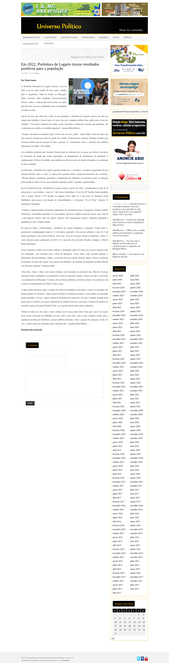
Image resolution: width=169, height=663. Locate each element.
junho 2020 (117, 422)
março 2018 (135, 473)
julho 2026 (134, 275)
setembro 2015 (136, 533)
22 (139, 625)
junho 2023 (117, 350)
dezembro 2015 (119, 529)
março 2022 (135, 378)
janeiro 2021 (135, 406)
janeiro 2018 (135, 477)
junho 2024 (117, 327)
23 (144, 625)
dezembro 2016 (119, 505)
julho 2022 (134, 370)
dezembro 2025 (119, 291)
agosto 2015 (118, 537)
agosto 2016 (118, 513)
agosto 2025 (118, 299)
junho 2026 (117, 279)
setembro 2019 (136, 438)
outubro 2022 (118, 366)
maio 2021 (134, 398)
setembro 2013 (136, 580)
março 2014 (135, 568)
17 (116, 625)
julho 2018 (134, 465)
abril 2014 (117, 568)
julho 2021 (134, 394)
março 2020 (135, 426)
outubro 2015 (118, 533)
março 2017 (135, 497)
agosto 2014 (118, 561)
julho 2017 (134, 489)
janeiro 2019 (135, 454)
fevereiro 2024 (119, 335)
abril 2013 (117, 592)
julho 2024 (134, 323)
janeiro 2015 (135, 549)
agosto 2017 (118, 489)
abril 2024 (117, 331)
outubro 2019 (118, 438)
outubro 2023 (118, 343)
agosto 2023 (118, 347)
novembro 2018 (136, 457)
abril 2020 (117, 426)
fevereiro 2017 (119, 501)
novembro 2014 (136, 553)
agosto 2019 (118, 442)
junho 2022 (117, 374)
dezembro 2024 (119, 315)
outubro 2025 (118, 295)
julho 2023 (134, 347)
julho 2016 (134, 513)
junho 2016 (117, 517)
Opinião (127, 37)
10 (116, 622)
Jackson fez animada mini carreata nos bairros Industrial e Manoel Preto (128, 222)
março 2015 (135, 545)
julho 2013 (134, 584)
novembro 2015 (136, 529)
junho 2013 (117, 588)
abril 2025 (117, 307)
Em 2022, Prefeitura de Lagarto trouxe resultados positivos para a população (60, 66)
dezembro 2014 (119, 553)
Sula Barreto (118, 219)
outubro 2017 (118, 485)
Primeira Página (31, 37)
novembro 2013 (136, 576)
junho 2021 (117, 398)
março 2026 (135, 283)
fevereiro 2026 (119, 287)
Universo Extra (69, 37)
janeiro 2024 (135, 335)
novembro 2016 (136, 505)
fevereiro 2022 (119, 382)
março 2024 (135, 331)
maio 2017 (134, 493)
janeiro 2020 (135, 430)
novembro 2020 (136, 410)
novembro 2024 (136, 315)
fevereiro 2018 (119, 477)
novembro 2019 (136, 434)
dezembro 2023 (119, 339)
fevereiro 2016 (119, 525)
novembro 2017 (136, 481)
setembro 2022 (136, 366)
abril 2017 (117, 497)
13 (130, 622)
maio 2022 (134, 374)
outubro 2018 (118, 461)
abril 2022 (117, 378)
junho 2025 (117, 303)
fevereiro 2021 (119, 406)
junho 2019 (117, 446)
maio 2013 (134, 588)
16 (144, 622)
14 (134, 622)
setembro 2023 (136, 343)
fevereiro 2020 (119, 430)
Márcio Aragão (119, 253)
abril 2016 (117, 521)
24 (116, 629)
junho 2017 (117, 493)
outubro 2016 (118, 509)
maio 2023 (134, 350)
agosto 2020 (118, 418)
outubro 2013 (118, 580)
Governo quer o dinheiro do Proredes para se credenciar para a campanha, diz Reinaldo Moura (126, 244)
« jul (112, 638)
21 (134, 625)
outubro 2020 (118, 414)
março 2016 (135, 521)
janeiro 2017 (135, 501)
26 (125, 629)
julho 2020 (134, 418)
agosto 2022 (118, 370)
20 (130, 625)
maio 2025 (134, 303)
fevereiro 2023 (119, 358)
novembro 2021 (136, 386)
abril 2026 (117, 283)
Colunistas (50, 37)
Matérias (104, 37)
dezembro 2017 (119, 481)
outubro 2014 (118, 557)
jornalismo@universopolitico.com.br (130, 111)
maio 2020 (134, 422)
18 (120, 625)
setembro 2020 (136, 414)
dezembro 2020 (119, 410)
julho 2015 (134, 537)
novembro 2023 (136, 339)
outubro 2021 (118, 390)
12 (125, 622)
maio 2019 (134, 446)
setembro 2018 (136, 461)
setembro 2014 (136, 557)
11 (120, 622)
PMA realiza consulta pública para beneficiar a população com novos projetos (129, 233)
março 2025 (135, 307)
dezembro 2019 (119, 434)
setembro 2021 (136, 390)
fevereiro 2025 (119, 311)
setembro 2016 (136, 509)
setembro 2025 (136, 295)
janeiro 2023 (135, 358)
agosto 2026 (118, 275)
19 (125, 625)
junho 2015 (117, 541)
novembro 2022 (136, 362)
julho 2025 (134, 299)
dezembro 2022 (119, 362)
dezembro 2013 (119, 576)
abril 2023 (117, 354)
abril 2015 (117, 545)
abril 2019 (117, 450)
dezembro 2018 (119, 457)
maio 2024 (134, 327)
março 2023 (135, 354)
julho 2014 (134, 561)
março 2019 (135, 450)
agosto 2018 (118, 465)
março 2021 (135, 402)
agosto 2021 (118, 394)
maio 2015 (134, 541)
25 (120, 629)
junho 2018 (117, 469)
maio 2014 (134, 565)
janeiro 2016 (135, 525)
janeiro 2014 (135, 572)
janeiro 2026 (135, 287)
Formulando (66, 660)
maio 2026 (134, 279)
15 (139, 622)
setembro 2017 (136, 485)
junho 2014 (117, 565)
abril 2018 (117, 473)
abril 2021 (117, 402)
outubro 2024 (118, 319)
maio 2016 (134, 517)
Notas (116, 37)
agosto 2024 (118, 323)
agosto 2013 (118, 584)
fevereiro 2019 (119, 454)
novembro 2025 (136, 291)
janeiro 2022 (135, 382)
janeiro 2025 (135, 311)
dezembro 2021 (119, 386)
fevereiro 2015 (119, 549)
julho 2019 (134, 442)
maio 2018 (134, 469)
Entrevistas (88, 37)
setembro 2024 (136, 319)
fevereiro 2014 (119, 572)
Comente (36, 73)
